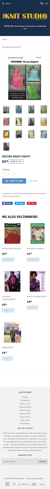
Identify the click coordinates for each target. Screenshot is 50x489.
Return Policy (25, 410)
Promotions (25, 423)
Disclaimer (25, 400)
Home (4, 39)
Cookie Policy (25, 417)
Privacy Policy (25, 413)
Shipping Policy (25, 407)
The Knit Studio (17, 478)
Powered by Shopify (34, 478)
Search (25, 397)
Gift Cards (25, 420)
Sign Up (42, 461)
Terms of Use (25, 403)
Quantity (6, 169)
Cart (46, 3)
